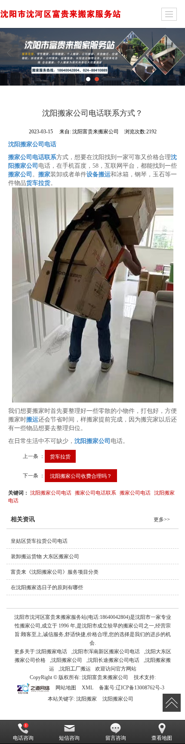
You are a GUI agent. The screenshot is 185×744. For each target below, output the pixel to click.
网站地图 (66, 688)
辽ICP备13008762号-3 (140, 688)
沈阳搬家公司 (66, 660)
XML (87, 688)
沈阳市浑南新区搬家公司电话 (106, 652)
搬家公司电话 (135, 492)
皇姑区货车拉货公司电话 (39, 541)
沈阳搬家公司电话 (50, 492)
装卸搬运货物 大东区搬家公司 (45, 556)
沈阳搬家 (86, 699)
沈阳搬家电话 (51, 652)
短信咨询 (69, 738)
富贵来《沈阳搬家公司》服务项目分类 (55, 572)
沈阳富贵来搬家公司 (105, 677)
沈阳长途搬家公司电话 (113, 660)
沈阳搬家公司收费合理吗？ (81, 475)
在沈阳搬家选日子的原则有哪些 (47, 587)
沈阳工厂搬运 (75, 669)
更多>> (162, 519)
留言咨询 (115, 738)
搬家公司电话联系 (95, 492)
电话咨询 (23, 738)
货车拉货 (60, 456)
